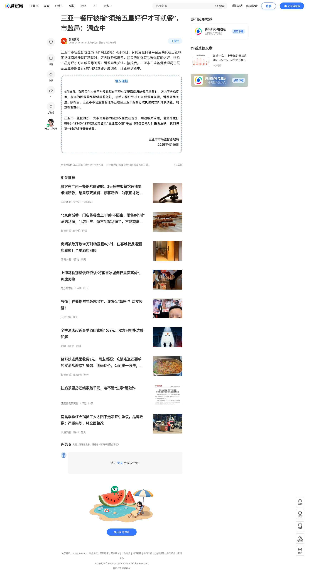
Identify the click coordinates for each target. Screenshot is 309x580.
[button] (238, 31)
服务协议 (93, 553)
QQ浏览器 (159, 553)
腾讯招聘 (137, 553)
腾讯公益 (148, 553)
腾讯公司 (117, 568)
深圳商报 (66, 259)
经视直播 (66, 230)
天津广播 (66, 317)
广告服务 (126, 553)
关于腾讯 (66, 553)
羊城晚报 (66, 202)
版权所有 (126, 568)
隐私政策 (104, 553)
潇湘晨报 (66, 432)
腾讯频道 (170, 553)
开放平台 (115, 553)
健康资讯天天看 (69, 403)
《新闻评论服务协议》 (109, 444)
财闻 (63, 346)
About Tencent (79, 553)
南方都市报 (67, 288)
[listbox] (121, 305)
